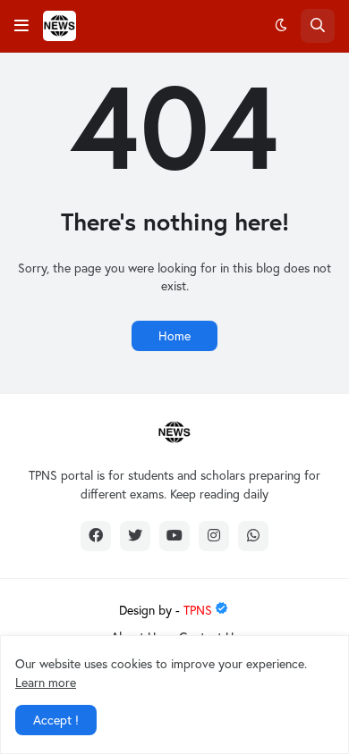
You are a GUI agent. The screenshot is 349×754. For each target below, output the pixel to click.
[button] (21, 26)
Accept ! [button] (56, 719)
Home (174, 335)
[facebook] (96, 536)
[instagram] (214, 536)
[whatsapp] (253, 536)
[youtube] (174, 536)
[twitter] (135, 536)
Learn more (45, 682)
